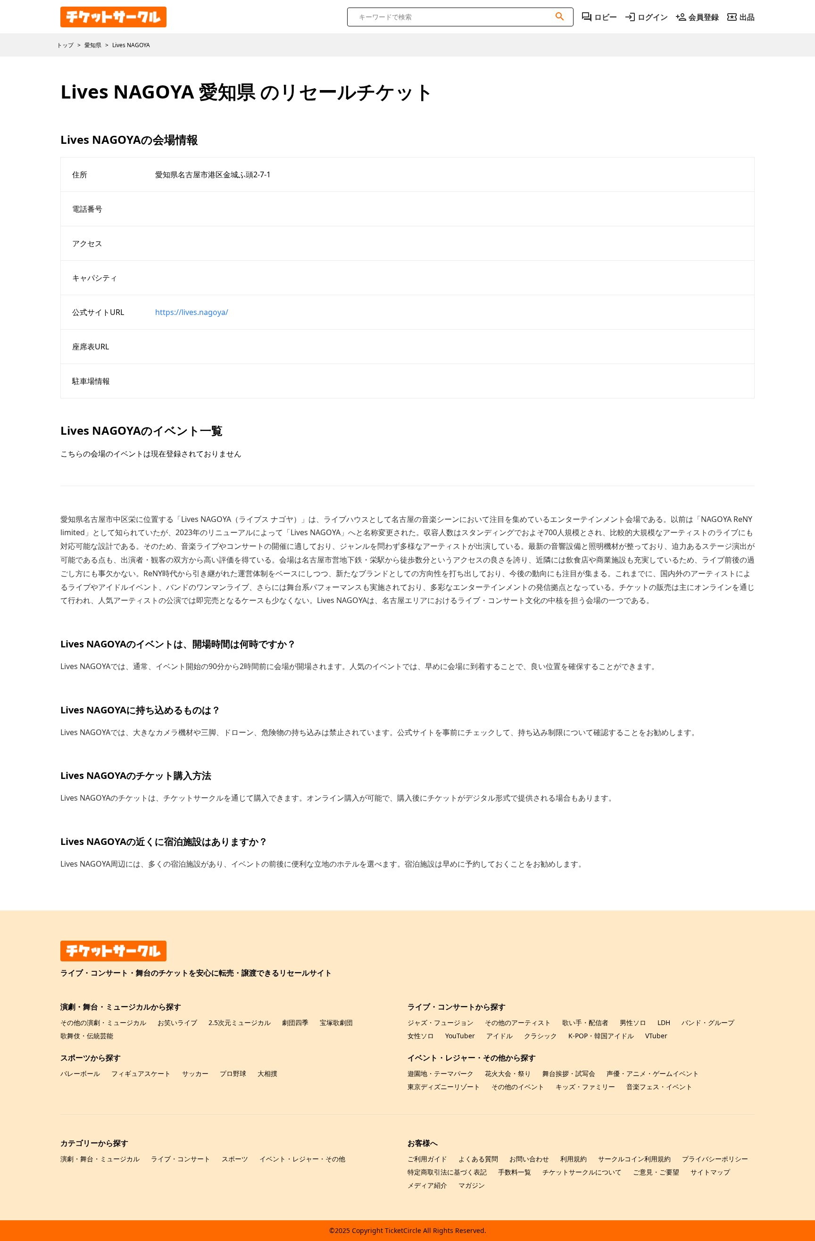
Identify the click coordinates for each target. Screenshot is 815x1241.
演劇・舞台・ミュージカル (100, 1158)
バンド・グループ (708, 1022)
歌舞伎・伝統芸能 (86, 1035)
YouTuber (460, 1035)
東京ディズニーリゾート (444, 1086)
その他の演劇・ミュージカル (103, 1022)
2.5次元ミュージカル (239, 1022)
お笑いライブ (177, 1022)
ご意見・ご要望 (656, 1171)
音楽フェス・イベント (659, 1086)
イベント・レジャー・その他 (302, 1158)
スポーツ (235, 1158)
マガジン (471, 1185)
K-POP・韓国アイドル (601, 1035)
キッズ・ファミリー (585, 1086)
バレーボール (80, 1073)
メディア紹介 (427, 1185)
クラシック (540, 1035)
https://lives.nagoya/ (191, 312)
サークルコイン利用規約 (634, 1158)
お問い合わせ (529, 1158)
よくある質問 (478, 1158)
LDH (663, 1022)
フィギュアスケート (141, 1073)
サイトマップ (710, 1171)
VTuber (656, 1035)
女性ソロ (421, 1035)
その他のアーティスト (518, 1022)
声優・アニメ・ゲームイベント (653, 1073)
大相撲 (267, 1073)
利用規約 (573, 1158)
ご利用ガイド (427, 1158)
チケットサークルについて (582, 1171)
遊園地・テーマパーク (441, 1073)
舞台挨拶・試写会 (568, 1073)
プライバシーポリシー (715, 1158)
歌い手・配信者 (585, 1022)
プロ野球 (233, 1073)
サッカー (195, 1073)
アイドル (499, 1035)
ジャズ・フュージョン (441, 1022)
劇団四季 (295, 1022)
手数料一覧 (514, 1171)
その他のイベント (517, 1086)
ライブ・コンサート (180, 1158)
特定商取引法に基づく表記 (447, 1171)
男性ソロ (633, 1022)
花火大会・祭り (508, 1073)
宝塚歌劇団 (336, 1022)
